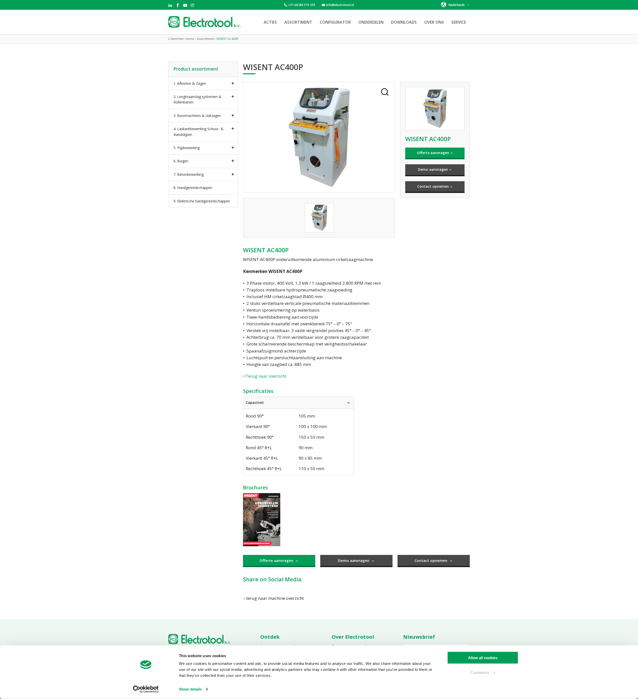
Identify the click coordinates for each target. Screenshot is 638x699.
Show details (190, 689)
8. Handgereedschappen (192, 187)
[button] (455, 4)
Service (458, 22)
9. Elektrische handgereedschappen (201, 201)
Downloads (404, 22)
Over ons (434, 22)
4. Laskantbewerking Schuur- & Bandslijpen (198, 131)
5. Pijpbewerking (186, 147)
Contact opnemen (433, 186)
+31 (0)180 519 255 (301, 5)
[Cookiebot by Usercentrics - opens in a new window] (146, 689)
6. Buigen (180, 161)
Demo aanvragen (433, 169)
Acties (270, 22)
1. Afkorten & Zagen (189, 83)
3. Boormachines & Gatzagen (197, 115)
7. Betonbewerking (188, 174)
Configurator (335, 22)
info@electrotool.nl (340, 5)
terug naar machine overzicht (274, 598)
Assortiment (298, 22)
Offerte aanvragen (433, 152)
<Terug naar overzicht (264, 376)
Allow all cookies (482, 658)
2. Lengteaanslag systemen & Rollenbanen (197, 99)
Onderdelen (371, 22)
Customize (480, 672)
